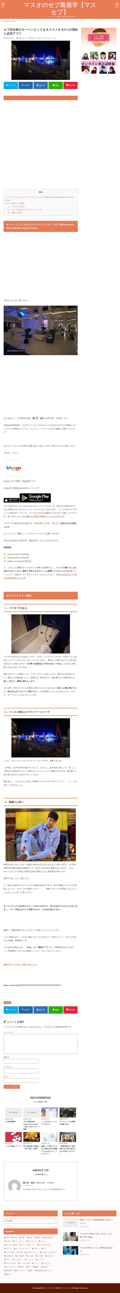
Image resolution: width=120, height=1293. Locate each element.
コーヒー (32, 1245)
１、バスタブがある (16, 207)
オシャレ (43, 1241)
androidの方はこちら (15, 578)
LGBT (23, 1237)
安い (29, 1267)
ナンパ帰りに (18, 1259)
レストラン (46, 1263)
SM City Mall (48, 1237)
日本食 (45, 1267)
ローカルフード (11, 1267)
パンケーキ (30, 1259)
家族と (37, 1267)
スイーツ (9, 1248)
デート (8, 1259)
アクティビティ (19, 1241)
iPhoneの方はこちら (66, 574)
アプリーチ (32, 488)
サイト (6, 1076)
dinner (15, 1237)
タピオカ (50, 1256)
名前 (7, 1057)
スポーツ (36, 1248)
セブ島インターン (32, 1252)
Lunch (31, 1237)
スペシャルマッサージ (23, 1248)
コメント (8, 1032)
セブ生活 (31, 1256)
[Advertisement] (41, 122)
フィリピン (41, 1259)
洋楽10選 (9, 1270)
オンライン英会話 (11, 1245)
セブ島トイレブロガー (49, 1252)
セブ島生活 (9, 1256)
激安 (31, 1270)
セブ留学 (40, 1256)
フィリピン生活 (25, 1263)
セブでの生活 (10, 1252)
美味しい (9, 1274)
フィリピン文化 (11, 1263)
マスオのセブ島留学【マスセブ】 (60, 8)
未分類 (8, 1002)
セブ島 (20, 1252)
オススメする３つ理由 (14, 203)
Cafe (7, 1237)
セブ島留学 (20, 1256)
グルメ (23, 1245)
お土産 (8, 1241)
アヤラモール (32, 1241)
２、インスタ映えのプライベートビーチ (25, 210)
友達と (22, 1267)
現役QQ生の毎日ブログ (43, 1270)
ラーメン (36, 1263)
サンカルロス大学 (44, 1245)
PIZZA (38, 1237)
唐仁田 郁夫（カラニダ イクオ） (39, 1183)
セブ (44, 1248)
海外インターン (21, 1270)
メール (7, 1067)
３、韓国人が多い (15, 213)
